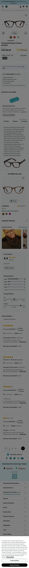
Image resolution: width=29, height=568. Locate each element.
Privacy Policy (10, 557)
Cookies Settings (14, 560)
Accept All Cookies (14, 565)
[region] (14, 552)
